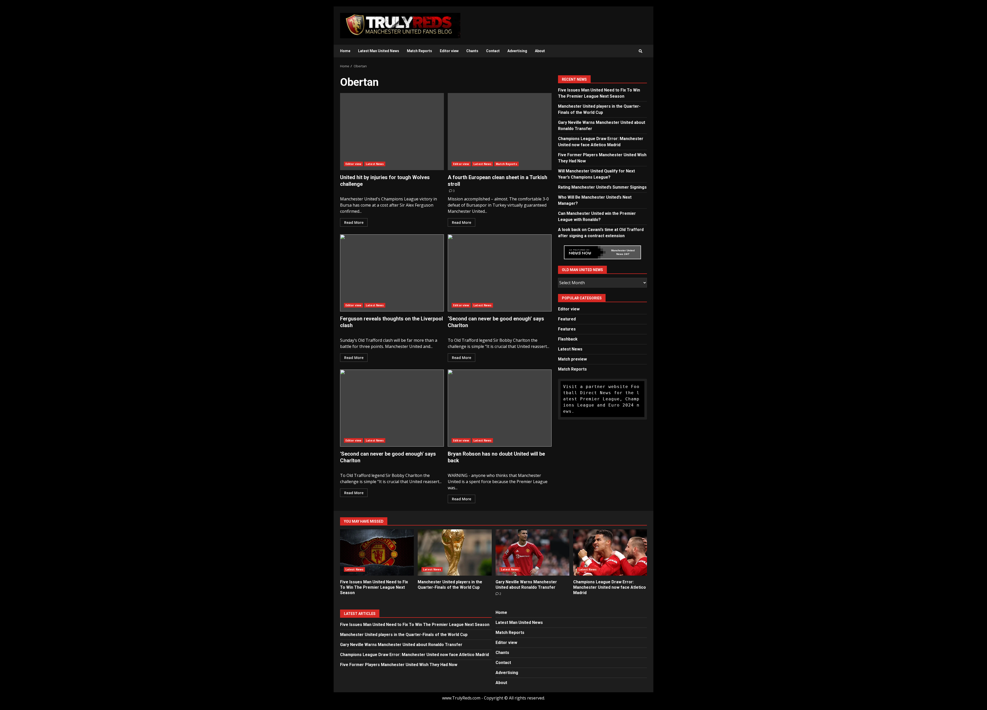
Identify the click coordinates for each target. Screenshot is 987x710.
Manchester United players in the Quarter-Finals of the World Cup (454, 552)
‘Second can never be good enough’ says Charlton (500, 272)
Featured (567, 319)
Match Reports (419, 51)
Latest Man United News (378, 51)
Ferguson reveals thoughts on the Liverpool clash (392, 272)
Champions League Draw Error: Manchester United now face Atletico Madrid (610, 552)
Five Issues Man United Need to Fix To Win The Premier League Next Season (377, 552)
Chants (472, 51)
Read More (353, 222)
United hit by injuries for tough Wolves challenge (392, 131)
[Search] (640, 51)
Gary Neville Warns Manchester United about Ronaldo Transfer (532, 552)
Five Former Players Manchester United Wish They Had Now (398, 664)
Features (567, 329)
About (540, 51)
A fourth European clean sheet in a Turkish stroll (500, 131)
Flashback (568, 339)
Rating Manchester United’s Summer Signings (602, 187)
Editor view (449, 51)
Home (345, 51)
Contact (493, 51)
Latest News (375, 164)
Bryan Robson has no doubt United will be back (500, 408)
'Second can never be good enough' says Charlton (392, 408)
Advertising (517, 51)
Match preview (572, 359)
